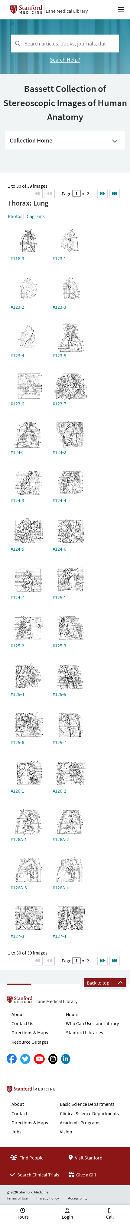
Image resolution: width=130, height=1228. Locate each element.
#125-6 (17, 742)
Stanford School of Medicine (66, 1091)
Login (67, 1217)
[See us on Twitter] (25, 1059)
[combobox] (65, 43)
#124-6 (59, 549)
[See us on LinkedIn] (65, 1059)
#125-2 (17, 646)
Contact (19, 1113)
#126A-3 (19, 887)
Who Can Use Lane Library (92, 1023)
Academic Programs (80, 1122)
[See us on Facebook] (12, 1059)
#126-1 (17, 791)
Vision (66, 1132)
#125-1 (59, 597)
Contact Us (22, 1023)
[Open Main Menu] (121, 9)
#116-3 (17, 258)
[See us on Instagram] (52, 1059)
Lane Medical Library (67, 11)
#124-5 (17, 549)
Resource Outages (29, 1042)
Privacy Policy (47, 1198)
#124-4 (59, 500)
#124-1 (17, 452)
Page (67, 193)
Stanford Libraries (84, 1032)
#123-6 (17, 404)
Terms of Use (17, 1198)
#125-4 (17, 694)
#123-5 (59, 355)
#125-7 (59, 742)
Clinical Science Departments (89, 1113)
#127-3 (17, 936)
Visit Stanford (88, 1158)
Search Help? (65, 59)
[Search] (18, 44)
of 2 (85, 193)
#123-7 (59, 404)
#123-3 (59, 307)
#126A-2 (61, 839)
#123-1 (59, 258)
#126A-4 (61, 887)
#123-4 (17, 355)
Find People (31, 1158)
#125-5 (59, 694)
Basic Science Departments (87, 1104)
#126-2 (59, 791)
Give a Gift (85, 1175)
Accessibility (77, 1198)
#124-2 (59, 452)
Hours (72, 1014)
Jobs (16, 1132)
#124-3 (17, 500)
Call (110, 1217)
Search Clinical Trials (37, 1175)
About (17, 1014)
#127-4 (59, 936)
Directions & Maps (29, 1032)
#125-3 (59, 646)
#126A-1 (19, 839)
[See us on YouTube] (39, 1059)
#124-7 (17, 597)
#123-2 (17, 307)
